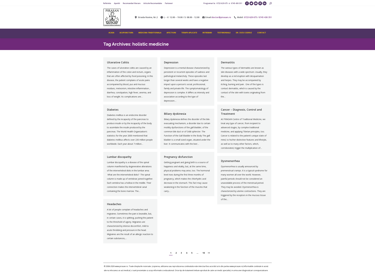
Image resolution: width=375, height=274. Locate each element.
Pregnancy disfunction (178, 157)
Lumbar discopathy (119, 157)
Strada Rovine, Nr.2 (148, 17)
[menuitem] (107, 3)
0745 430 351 (236, 3)
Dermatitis (228, 62)
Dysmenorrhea (230, 161)
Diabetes (113, 109)
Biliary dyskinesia (175, 113)
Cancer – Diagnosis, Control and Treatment (241, 111)
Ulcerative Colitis (118, 62)
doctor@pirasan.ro (221, 17)
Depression (171, 62)
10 (203, 252)
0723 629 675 (222, 3)
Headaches (114, 204)
